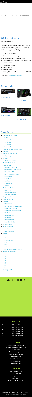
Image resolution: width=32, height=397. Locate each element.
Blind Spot (7, 217)
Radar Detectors (8, 199)
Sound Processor (8, 229)
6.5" (5, 245)
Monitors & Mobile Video (10, 188)
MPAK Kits (7, 179)
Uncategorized (7, 270)
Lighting (5, 158)
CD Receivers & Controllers (12, 169)
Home (2, 16)
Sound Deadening (8, 226)
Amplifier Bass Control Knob (13, 149)
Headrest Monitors (10, 192)
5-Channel (7, 147)
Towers (6, 185)
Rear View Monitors (10, 222)
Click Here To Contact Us (16, 381)
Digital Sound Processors (12, 172)
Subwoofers (8, 183)
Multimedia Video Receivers (12, 210)
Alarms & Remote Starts (10, 135)
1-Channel (7, 140)
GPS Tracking (7, 156)
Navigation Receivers (9, 197)
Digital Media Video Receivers (13, 206)
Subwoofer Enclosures (9, 251)
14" (5, 261)
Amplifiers (6, 138)
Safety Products (7, 213)
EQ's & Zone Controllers (11, 174)
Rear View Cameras (10, 195)
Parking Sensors (9, 220)
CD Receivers (15, 16)
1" (5, 235)
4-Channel (7, 144)
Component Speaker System (13, 249)
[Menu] (1, 2)
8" (5, 267)
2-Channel (7, 142)
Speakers (7, 181)
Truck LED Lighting (10, 160)
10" (5, 256)
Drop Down (7, 190)
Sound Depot (10, 392)
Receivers (8, 16)
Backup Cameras (9, 215)
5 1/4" (6, 242)
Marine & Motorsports (9, 163)
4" (5, 238)
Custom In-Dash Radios (10, 154)
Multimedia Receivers (10, 208)
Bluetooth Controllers (11, 167)
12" (5, 258)
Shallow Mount (7, 224)
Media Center (8, 176)
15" (5, 263)
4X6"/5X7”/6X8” (9, 240)
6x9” (5, 247)
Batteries (5, 151)
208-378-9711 (16, 378)
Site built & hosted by (16, 394)
